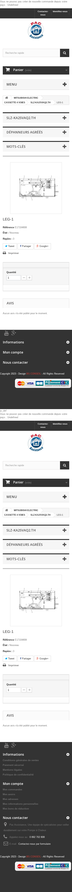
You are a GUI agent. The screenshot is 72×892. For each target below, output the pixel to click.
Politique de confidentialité (18, 774)
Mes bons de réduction (16, 808)
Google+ (44, 246)
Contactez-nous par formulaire (34, 843)
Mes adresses (10, 799)
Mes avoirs (9, 794)
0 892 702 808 (37, 837)
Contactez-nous (43, 13)
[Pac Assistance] (36, 30)
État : (6, 232)
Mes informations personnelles (20, 804)
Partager (26, 246)
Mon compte (13, 352)
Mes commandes (12, 789)
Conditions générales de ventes (21, 760)
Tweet (10, 246)
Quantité (11, 272)
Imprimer (13, 253)
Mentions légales (12, 770)
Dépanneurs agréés (24, 132)
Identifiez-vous (60, 11)
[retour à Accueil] (6, 98)
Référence (8, 227)
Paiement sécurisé (13, 765)
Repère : (7, 238)
